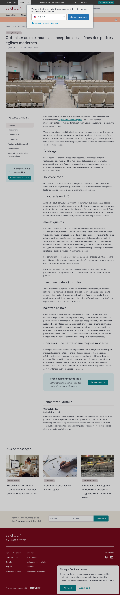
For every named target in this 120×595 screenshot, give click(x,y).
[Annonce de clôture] (116, 20)
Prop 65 (9, 567)
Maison (8, 26)
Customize (83, 588)
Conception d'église (24, 26)
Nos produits (10, 15)
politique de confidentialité (36, 562)
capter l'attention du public (70, 120)
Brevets (9, 562)
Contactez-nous (98, 382)
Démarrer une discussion (19, 178)
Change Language (78, 17)
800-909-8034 (58, 2)
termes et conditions (13, 571)
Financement (32, 557)
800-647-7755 (19, 540)
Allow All (68, 588)
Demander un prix (107, 2)
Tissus (23, 15)
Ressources (49, 480)
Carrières (30, 553)
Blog (14, 26)
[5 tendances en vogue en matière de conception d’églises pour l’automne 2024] (97, 466)
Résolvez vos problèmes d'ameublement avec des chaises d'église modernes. (22, 489)
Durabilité (30, 567)
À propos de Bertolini (13, 553)
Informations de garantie (36, 571)
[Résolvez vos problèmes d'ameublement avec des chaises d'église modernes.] (22, 466)
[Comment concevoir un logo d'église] (60, 466)
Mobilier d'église (13, 480)
